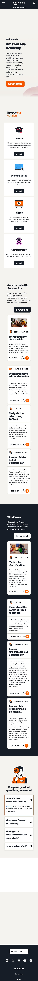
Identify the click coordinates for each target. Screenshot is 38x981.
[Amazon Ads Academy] (19, 3)
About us (19, 968)
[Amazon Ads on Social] (24, 961)
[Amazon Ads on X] (13, 961)
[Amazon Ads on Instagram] (19, 961)
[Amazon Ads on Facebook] (30, 961)
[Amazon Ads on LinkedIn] (7, 961)
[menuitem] (7, 960)
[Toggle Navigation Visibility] (3, 3)
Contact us (19, 974)
